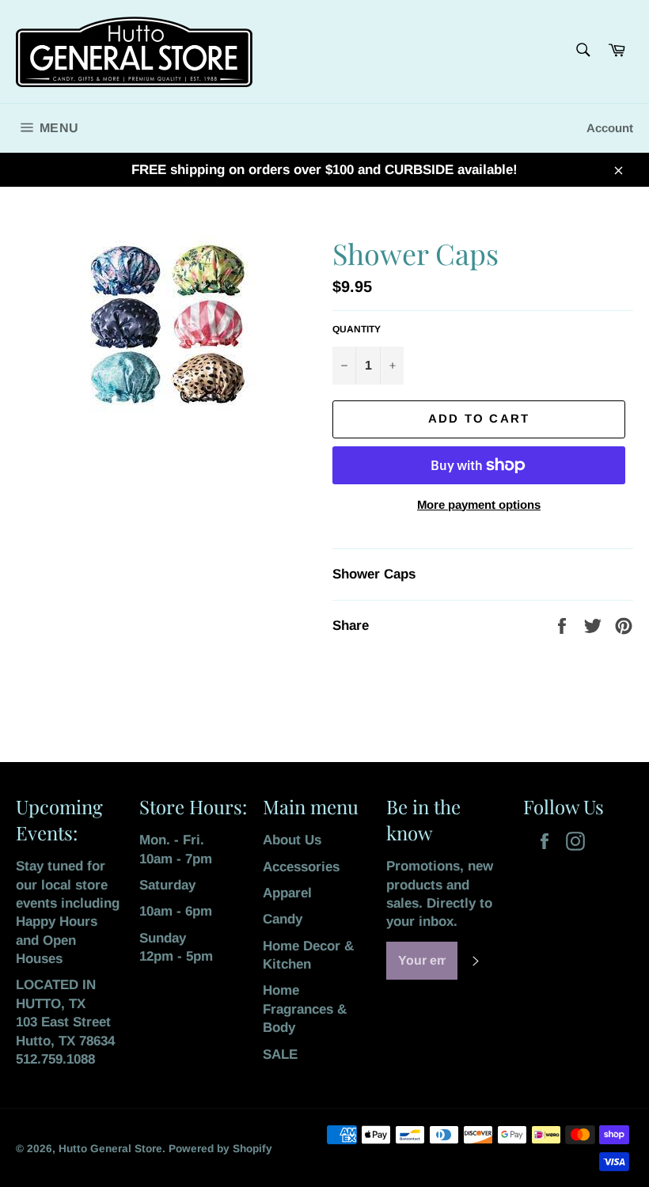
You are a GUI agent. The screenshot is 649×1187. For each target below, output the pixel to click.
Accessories (301, 866)
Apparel (287, 893)
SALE (280, 1054)
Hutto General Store (110, 1149)
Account (609, 128)
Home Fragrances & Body (305, 1009)
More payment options (479, 504)
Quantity (356, 329)
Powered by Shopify (220, 1149)
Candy (282, 919)
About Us (292, 840)
